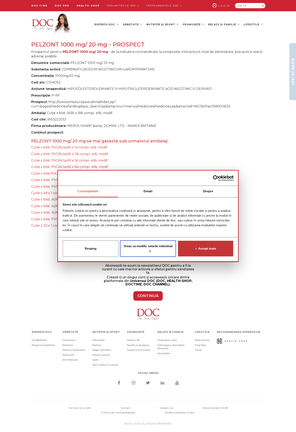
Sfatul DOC (68, 355)
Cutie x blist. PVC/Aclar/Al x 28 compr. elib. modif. (70, 154)
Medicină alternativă (73, 350)
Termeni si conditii (79, 407)
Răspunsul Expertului (43, 345)
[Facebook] (118, 383)
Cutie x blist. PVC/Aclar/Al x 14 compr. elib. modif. (69, 147)
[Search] (262, 5)
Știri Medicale (70, 359)
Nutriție (96, 345)
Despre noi (166, 407)
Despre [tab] (208, 191)
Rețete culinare (101, 355)
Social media (148, 372)
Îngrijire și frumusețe (138, 350)
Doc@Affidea (39, 340)
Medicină (67, 345)
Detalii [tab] (148, 191)
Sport (95, 359)
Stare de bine (202, 340)
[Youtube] (177, 383)
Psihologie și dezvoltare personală (170, 347)
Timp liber (200, 345)
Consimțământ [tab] (88, 191)
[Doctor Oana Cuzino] (52, 24)
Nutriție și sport (161, 24)
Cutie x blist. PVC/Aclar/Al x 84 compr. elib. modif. (70, 167)
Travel (198, 350)
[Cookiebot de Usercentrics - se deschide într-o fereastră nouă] (216, 178)
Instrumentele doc (163, 5)
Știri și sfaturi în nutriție (105, 364)
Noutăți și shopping (138, 345)
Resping (90, 248)
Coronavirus (69, 340)
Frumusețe (192, 24)
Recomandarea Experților (238, 331)
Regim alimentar (101, 350)
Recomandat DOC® (215, 407)
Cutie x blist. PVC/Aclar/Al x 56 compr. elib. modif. (69, 160)
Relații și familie (222, 24)
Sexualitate (163, 353)
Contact (125, 407)
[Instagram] (133, 383)
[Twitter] (148, 383)
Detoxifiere (98, 340)
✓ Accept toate (205, 248)
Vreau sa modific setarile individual (148, 246)
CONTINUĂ (148, 296)
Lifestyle (252, 24)
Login (224, 5)
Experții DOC (105, 24)
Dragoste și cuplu (167, 340)
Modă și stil (133, 340)
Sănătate (131, 24)
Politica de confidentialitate (118, 412)
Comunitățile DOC (122, 5)
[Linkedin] (162, 383)
